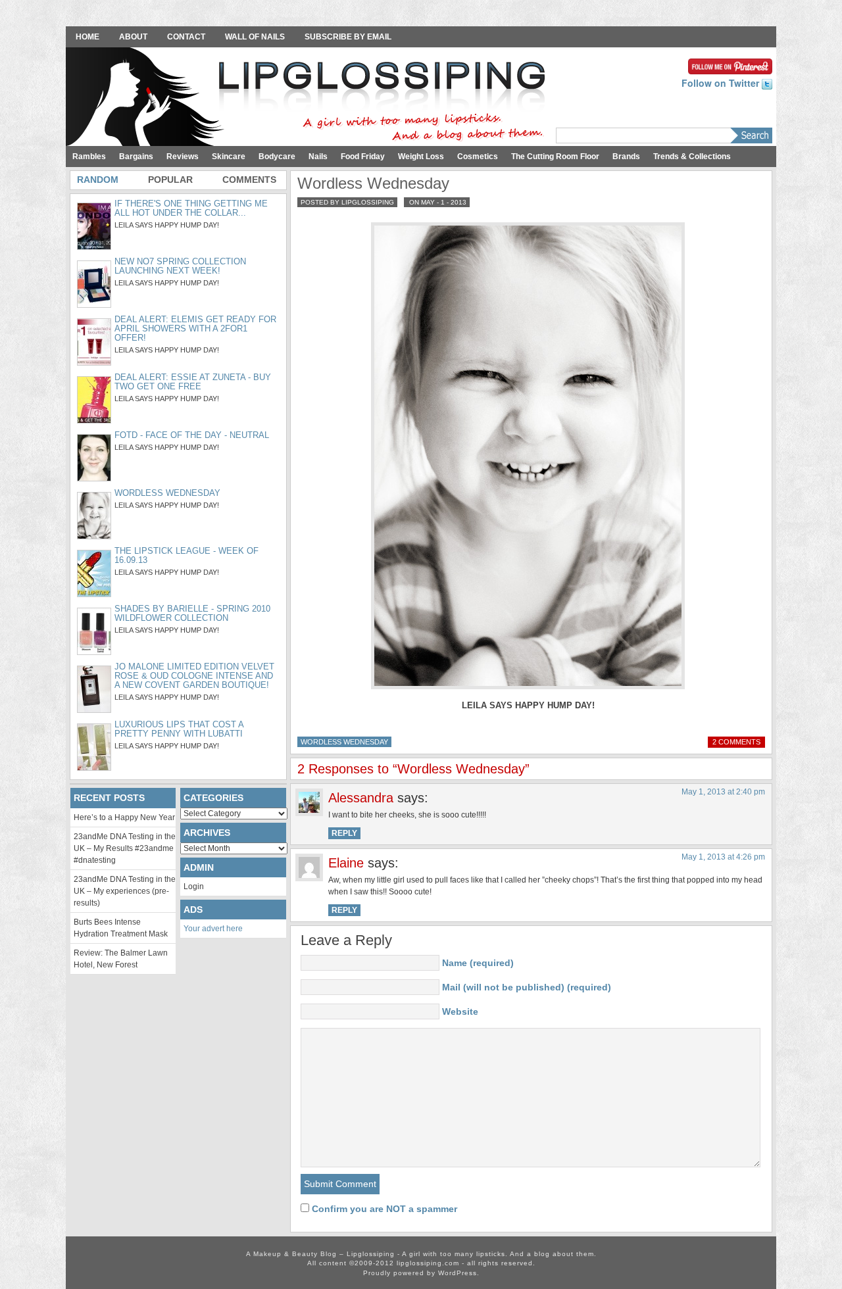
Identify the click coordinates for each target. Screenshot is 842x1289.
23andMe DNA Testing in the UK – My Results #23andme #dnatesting (125, 848)
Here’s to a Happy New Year (124, 817)
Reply (344, 833)
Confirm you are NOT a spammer (383, 1209)
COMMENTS (249, 179)
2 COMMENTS (736, 742)
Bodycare (277, 156)
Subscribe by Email (348, 36)
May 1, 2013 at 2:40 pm (723, 791)
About (133, 36)
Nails (318, 156)
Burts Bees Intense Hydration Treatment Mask (121, 927)
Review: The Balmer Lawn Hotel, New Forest (121, 958)
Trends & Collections (692, 156)
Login (194, 886)
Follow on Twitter (721, 82)
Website (460, 1011)
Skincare (228, 156)
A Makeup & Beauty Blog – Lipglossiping (309, 98)
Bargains (136, 156)
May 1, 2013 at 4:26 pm (723, 857)
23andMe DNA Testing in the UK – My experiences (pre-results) (125, 891)
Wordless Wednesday (344, 742)
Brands (626, 156)
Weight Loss (421, 156)
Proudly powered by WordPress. (421, 1273)
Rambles (89, 156)
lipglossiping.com (428, 1263)
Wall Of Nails (255, 36)
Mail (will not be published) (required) (526, 987)
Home (87, 36)
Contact (186, 36)
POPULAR (170, 179)
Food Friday (363, 156)
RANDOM (97, 179)
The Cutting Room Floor (555, 156)
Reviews (182, 156)
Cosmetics (477, 156)
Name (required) (478, 963)
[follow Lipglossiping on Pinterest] (730, 65)
